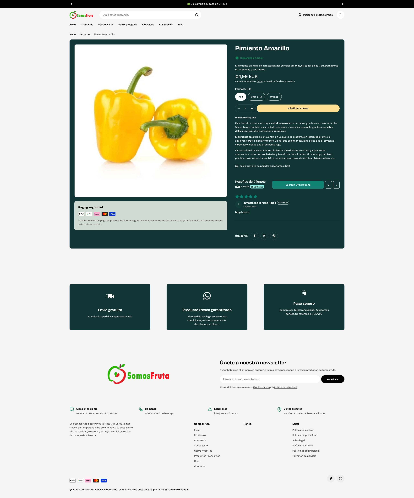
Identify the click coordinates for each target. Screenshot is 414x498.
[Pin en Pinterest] (274, 236)
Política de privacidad (285, 387)
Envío (259, 81)
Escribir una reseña (297, 184)
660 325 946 (152, 413)
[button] (71, 4)
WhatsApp (168, 413)
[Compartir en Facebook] (254, 236)
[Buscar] (197, 15)
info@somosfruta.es (226, 413)
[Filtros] (328, 185)
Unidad (274, 96)
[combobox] (150, 15)
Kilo (241, 96)
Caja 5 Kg (256, 96)
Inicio (73, 34)
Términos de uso (261, 387)
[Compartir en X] (264, 236)
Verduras (85, 34)
